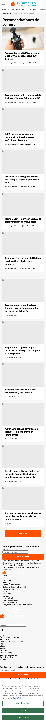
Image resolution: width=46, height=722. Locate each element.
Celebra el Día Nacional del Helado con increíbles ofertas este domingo (23, 261)
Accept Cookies (23, 717)
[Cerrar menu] (3, 621)
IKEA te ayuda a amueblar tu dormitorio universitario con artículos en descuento (19, 137)
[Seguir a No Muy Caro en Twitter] (9, 662)
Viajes (2, 646)
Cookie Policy (17, 698)
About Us (6, 594)
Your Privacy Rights (23, 703)
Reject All (23, 710)
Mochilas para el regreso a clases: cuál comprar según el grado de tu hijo (22, 180)
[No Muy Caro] (22, 3)
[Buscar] (3, 630)
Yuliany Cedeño (12, 63)
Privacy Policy (8, 598)
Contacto (6, 596)
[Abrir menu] (3, 4)
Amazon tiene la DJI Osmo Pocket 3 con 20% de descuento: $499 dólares (22, 56)
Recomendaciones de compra (24, 13)
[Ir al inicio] (23, 572)
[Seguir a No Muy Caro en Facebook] (3, 662)
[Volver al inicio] (12, 615)
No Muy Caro (7, 13)
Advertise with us (10, 603)
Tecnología (32, 9)
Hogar (5, 591)
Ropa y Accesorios (10, 589)
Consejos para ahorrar (13, 9)
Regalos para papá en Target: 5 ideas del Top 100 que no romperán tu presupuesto (23, 350)
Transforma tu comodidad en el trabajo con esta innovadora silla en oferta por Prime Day (21, 308)
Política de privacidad (18, 563)
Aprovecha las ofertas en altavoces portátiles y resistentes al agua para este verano (23, 516)
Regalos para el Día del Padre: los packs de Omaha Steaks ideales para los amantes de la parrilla (22, 474)
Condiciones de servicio (12, 565)
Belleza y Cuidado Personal (14, 587)
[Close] (43, 682)
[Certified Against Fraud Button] (11, 607)
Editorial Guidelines (10, 600)
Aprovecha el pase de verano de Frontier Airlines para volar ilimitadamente (21, 432)
